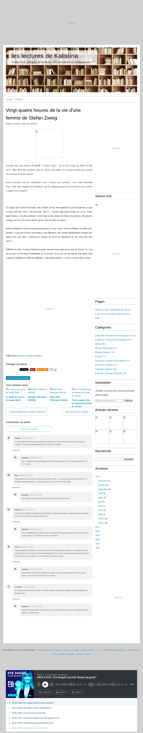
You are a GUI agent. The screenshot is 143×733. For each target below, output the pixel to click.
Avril (100, 510)
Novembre (102, 480)
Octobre (101, 484)
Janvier (101, 522)
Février (101, 518)
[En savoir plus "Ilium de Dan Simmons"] (116, 437)
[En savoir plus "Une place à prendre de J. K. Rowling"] (102, 423)
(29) (111, 373)
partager (63, 692)
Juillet (100, 497)
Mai (100, 505)
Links (97, 317)
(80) (100, 343)
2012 (97, 476)
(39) (105, 352)
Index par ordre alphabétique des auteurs (113, 309)
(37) (100, 356)
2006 (97, 547)
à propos (79, 692)
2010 (97, 531)
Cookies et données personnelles (63, 654)
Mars (100, 514)
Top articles (67, 650)
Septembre (102, 489)
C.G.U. (98, 650)
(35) (112, 360)
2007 (97, 543)
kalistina (16, 650)
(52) (106, 347)
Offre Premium (133, 650)
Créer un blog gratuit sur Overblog (48, 650)
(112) (115, 335)
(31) (106, 364)
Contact (19, 99)
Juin (100, 501)
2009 (97, 535)
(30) (106, 368)
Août (100, 493)
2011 (97, 526)
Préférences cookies (83, 654)
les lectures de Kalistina (44, 55)
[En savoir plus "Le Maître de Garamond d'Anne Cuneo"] (116, 423)
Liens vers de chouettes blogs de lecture (112, 313)
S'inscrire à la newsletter (18, 378)
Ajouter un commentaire (29, 429)
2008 (97, 539)
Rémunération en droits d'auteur (114, 650)
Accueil (9, 99)
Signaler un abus (87, 650)
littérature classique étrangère (29, 355)
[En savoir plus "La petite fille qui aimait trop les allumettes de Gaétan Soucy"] (102, 437)
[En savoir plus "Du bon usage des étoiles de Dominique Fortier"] (130, 437)
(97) (113, 339)
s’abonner (47, 692)
